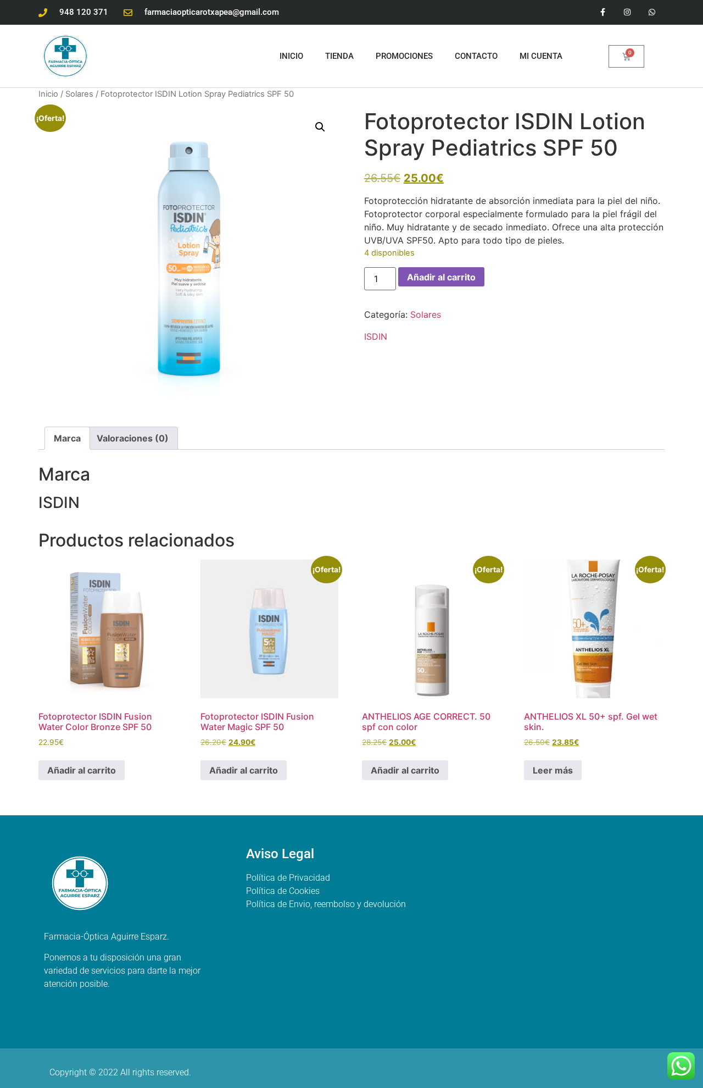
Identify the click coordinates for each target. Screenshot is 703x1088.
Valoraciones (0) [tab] (133, 438)
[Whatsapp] (652, 12)
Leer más (553, 770)
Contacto (476, 56)
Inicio (291, 56)
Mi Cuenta (541, 56)
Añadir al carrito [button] (81, 770)
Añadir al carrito (441, 277)
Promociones (404, 56)
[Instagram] (627, 12)
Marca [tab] (67, 438)
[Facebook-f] (602, 12)
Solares (79, 94)
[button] (320, 127)
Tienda (339, 56)
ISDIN (375, 336)
